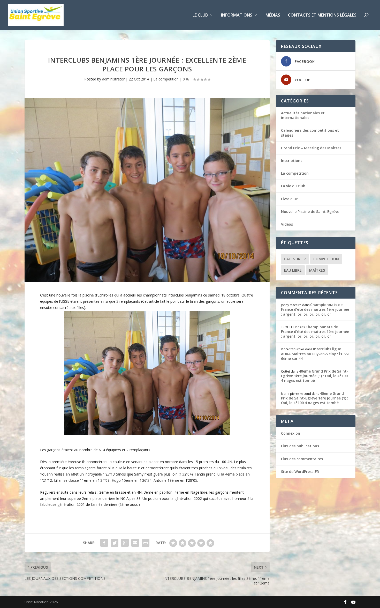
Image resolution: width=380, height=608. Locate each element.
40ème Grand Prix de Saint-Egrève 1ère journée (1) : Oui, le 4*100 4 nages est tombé (314, 376)
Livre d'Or (289, 198)
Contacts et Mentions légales (322, 15)
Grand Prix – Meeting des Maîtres (311, 147)
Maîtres (317, 270)
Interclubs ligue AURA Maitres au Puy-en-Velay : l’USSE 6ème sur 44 (315, 353)
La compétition (166, 79)
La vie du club (293, 185)
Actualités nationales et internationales (303, 115)
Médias (272, 15)
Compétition (326, 258)
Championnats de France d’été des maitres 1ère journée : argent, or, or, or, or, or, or (315, 309)
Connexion (290, 433)
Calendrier (295, 258)
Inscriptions (291, 160)
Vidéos (287, 224)
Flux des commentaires (302, 458)
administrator (113, 79)
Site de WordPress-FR (300, 471)
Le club (200, 15)
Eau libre (293, 270)
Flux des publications (300, 445)
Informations (236, 15)
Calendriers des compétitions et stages (310, 132)
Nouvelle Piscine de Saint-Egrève (310, 211)
